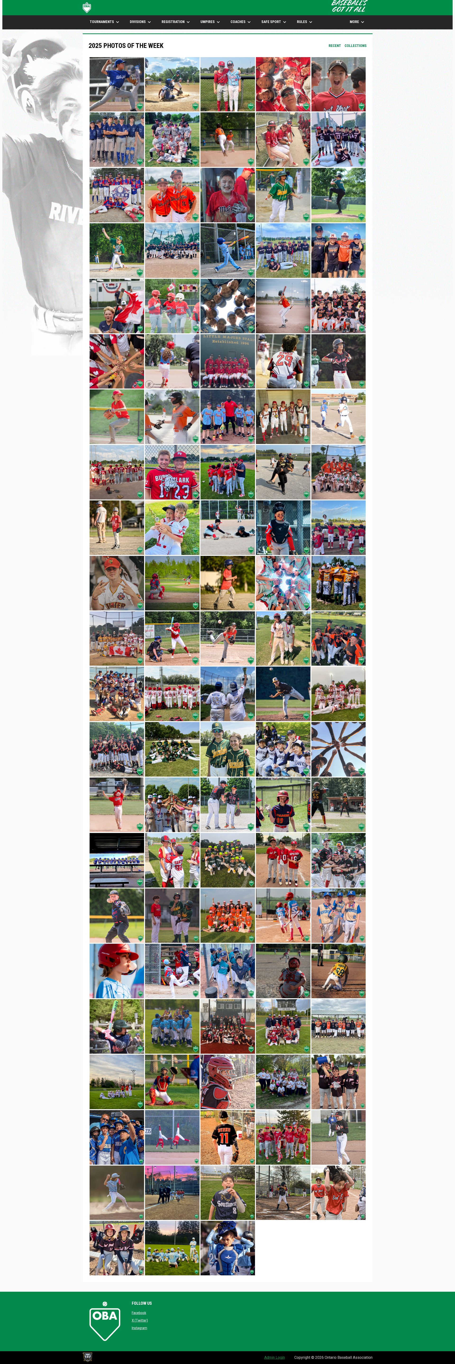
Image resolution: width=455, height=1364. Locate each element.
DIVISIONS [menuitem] (141, 22)
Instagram (139, 1328)
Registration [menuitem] (176, 22)
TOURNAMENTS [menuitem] (105, 22)
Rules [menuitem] (305, 22)
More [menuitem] (357, 22)
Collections (356, 46)
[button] (117, 84)
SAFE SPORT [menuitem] (274, 22)
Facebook (139, 1313)
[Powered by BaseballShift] (87, 1357)
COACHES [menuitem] (241, 22)
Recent (335, 46)
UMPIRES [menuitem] (210, 22)
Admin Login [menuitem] (274, 1357)
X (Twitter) (140, 1320)
